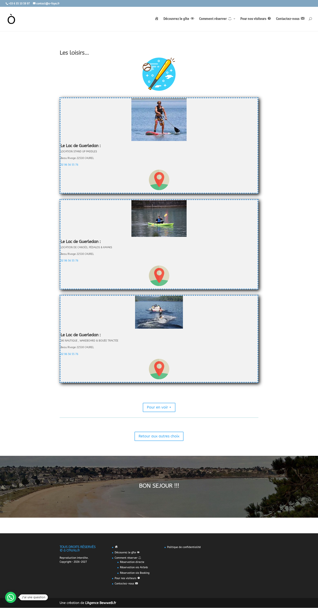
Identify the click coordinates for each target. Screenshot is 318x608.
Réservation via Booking (134, 573)
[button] (10, 597)
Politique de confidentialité (184, 547)
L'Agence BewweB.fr (100, 603)
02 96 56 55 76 (69, 164)
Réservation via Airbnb (134, 567)
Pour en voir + (159, 407)
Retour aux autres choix (159, 436)
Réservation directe (132, 562)
